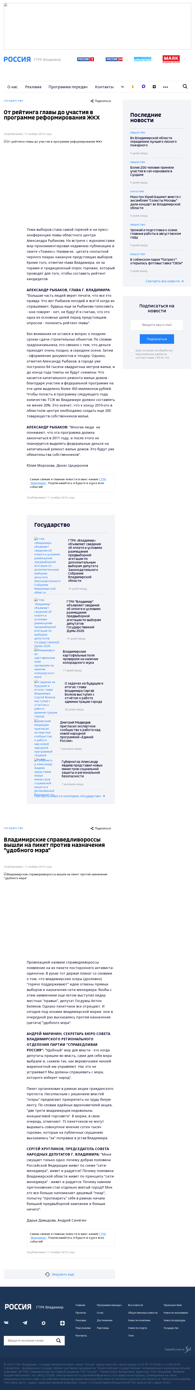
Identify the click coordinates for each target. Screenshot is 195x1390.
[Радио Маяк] (171, 62)
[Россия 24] (114, 60)
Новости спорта (137, 1328)
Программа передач (68, 86)
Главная (80, 1305)
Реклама (33, 86)
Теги (131, 1335)
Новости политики (139, 1320)
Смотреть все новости (163, 281)
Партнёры (103, 1328)
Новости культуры (174, 1320)
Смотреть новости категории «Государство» (67, 796)
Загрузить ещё (63, 1274)
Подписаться (157, 339)
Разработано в (174, 1349)
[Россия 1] (85, 60)
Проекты (81, 1312)
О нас (12, 86)
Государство (171, 1328)
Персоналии (83, 1328)
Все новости (135, 1305)
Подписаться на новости (156, 308)
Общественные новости (142, 1312)
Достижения (104, 1320)
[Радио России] (142, 60)
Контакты (104, 86)
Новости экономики (176, 1312)
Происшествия (173, 1305)
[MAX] (143, 87)
